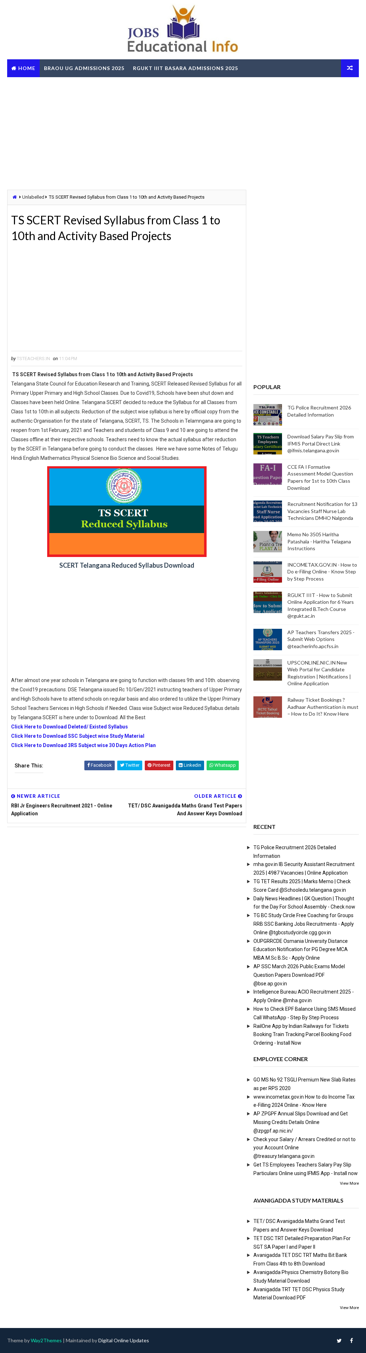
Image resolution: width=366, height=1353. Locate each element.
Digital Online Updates (123, 1340)
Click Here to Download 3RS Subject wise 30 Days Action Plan (83, 745)
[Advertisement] (182, 133)
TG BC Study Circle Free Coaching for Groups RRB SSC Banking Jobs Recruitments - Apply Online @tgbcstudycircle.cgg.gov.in (303, 923)
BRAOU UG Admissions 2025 (84, 68)
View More (349, 1183)
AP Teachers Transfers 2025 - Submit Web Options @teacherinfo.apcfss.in (321, 639)
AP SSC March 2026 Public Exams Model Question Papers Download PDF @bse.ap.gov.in (299, 975)
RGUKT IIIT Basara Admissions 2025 (185, 68)
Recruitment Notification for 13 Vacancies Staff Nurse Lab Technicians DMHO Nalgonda (322, 511)
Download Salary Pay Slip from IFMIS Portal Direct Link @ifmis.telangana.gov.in (320, 443)
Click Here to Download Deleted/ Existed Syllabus (69, 727)
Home (26, 68)
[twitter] (339, 1340)
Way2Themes (46, 1340)
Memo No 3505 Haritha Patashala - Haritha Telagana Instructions (319, 541)
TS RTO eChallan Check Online (58, 86)
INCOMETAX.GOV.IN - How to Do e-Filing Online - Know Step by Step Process (322, 572)
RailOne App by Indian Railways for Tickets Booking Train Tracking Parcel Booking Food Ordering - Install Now (302, 1034)
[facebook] (351, 1340)
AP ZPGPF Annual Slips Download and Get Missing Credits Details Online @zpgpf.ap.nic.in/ (300, 1122)
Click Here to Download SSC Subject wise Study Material (77, 736)
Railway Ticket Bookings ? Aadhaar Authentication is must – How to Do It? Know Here (322, 707)
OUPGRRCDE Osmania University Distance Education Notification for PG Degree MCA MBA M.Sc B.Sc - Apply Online (300, 949)
